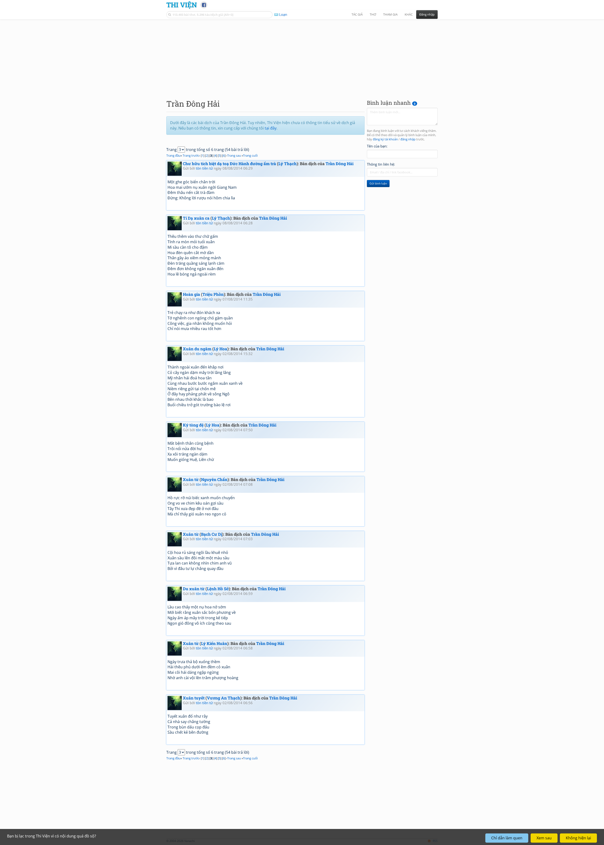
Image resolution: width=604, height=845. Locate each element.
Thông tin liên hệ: (381, 164)
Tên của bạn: (377, 146)
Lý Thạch (287, 163)
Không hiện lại (578, 838)
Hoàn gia (191, 294)
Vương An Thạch (223, 698)
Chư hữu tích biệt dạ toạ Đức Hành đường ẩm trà (229, 163)
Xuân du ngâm (197, 348)
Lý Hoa (220, 348)
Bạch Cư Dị (211, 534)
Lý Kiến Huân (214, 643)
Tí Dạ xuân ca (196, 218)
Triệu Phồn (213, 294)
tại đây (271, 128)
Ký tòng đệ (193, 425)
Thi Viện (181, 4)
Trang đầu (173, 155)
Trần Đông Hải (339, 163)
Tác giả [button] (357, 14)
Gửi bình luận (378, 183)
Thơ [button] (373, 14)
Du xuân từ (194, 588)
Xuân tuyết (194, 698)
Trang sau (234, 155)
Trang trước (191, 155)
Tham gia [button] (390, 14)
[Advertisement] (302, 55)
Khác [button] (409, 14)
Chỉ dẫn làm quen (506, 838)
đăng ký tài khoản (385, 139)
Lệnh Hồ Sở (218, 588)
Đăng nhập (427, 14)
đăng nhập (407, 139)
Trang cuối (250, 155)
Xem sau (544, 838)
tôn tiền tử (204, 168)
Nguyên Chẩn (214, 479)
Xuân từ (191, 479)
